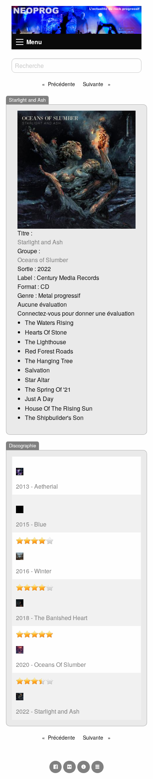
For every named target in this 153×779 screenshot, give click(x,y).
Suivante (94, 84)
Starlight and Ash (40, 242)
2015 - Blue (31, 524)
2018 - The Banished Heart (51, 617)
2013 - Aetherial (37, 486)
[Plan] (97, 766)
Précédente (61, 84)
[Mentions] (83, 766)
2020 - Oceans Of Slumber (51, 664)
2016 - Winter (33, 571)
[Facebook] (55, 766)
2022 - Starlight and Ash (47, 711)
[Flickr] (69, 766)
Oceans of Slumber (42, 259)
